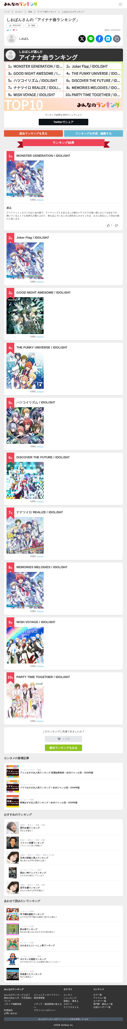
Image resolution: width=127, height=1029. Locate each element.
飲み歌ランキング (28, 929)
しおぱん (24, 38)
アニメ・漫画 (35, 770)
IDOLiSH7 (16, 25)
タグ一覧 (97, 995)
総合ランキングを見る (33, 133)
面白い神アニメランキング (33, 872)
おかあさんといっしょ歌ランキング (37, 945)
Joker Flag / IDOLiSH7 (32, 237)
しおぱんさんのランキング (73, 12)
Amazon (40, 200)
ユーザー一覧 (99, 1001)
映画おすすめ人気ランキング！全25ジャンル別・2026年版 (48, 802)
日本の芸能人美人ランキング (34, 858)
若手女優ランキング (30, 887)
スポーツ (24, 911)
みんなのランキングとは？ (17, 995)
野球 (32, 911)
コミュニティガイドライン (47, 995)
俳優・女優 (40, 825)
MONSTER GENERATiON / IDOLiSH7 (43, 155)
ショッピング (70, 998)
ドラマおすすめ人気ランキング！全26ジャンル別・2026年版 (50, 787)
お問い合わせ (10, 1013)
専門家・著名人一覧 (103, 1004)
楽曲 (33, 25)
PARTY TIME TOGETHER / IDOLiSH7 (43, 677)
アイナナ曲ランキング (46, 12)
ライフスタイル (71, 1007)
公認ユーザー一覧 (102, 1007)
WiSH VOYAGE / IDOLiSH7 (35, 622)
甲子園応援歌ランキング (32, 914)
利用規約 (8, 1010)
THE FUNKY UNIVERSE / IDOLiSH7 (41, 347)
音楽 (30, 12)
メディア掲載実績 (12, 1004)
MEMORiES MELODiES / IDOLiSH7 (41, 567)
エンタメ (19, 12)
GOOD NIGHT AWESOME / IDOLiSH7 (43, 292)
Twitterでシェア (63, 122)
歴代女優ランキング (30, 828)
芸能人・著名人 (26, 825)
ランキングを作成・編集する (93, 133)
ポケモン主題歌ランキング (33, 959)
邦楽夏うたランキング (31, 974)
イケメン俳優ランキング (32, 843)
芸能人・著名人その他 (44, 855)
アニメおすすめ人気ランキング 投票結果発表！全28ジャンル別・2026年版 (56, 772)
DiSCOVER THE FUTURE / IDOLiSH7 (43, 457)
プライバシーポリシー (44, 1010)
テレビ (32, 785)
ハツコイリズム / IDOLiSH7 (35, 402)
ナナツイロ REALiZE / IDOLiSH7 (39, 512)
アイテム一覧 (99, 998)
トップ (7, 12)
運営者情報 (39, 998)
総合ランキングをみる (63, 747)
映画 (32, 800)
